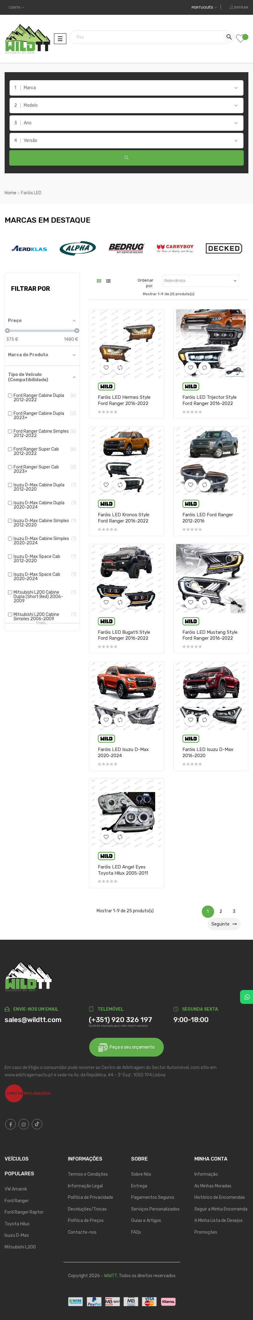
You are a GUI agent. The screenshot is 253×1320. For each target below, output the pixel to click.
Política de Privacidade (90, 1197)
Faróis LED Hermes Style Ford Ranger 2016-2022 (124, 400)
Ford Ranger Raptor (24, 1212)
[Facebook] (10, 1124)
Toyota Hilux (17, 1224)
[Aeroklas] (29, 248)
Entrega (139, 1186)
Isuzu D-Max (17, 1235)
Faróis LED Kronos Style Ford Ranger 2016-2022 (123, 518)
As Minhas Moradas (212, 1186)
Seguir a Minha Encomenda (220, 1209)
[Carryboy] (175, 248)
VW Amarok (16, 1189)
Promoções (205, 1232)
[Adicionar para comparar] (120, 368)
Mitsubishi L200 (20, 1247)
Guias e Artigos (146, 1220)
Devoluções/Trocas (87, 1209)
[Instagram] (24, 1124)
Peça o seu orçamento (131, 1047)
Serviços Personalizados (155, 1209)
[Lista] (108, 281)
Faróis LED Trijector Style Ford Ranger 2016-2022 (209, 400)
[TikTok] (37, 1124)
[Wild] (106, 386)
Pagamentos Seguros (152, 1197)
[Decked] (224, 248)
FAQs (136, 1232)
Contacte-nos (82, 1232)
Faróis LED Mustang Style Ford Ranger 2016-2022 (210, 635)
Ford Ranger (17, 1200)
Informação (206, 1174)
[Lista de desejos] (242, 39)
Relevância (201, 281)
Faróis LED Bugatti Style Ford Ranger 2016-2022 (124, 635)
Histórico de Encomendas (219, 1197)
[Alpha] (78, 248)
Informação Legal (85, 1186)
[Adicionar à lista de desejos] (106, 368)
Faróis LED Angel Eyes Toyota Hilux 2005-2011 (123, 870)
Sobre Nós (141, 1174)
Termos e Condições (88, 1174)
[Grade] (99, 281)
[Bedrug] (126, 248)
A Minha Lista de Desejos (218, 1220)
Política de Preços (86, 1220)
